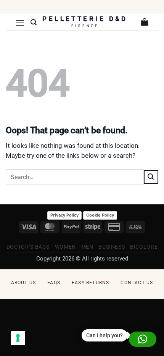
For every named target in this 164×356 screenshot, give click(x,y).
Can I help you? (104, 335)
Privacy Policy (64, 215)
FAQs (53, 282)
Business (111, 247)
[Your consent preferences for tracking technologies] (18, 338)
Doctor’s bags (28, 247)
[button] (20, 22)
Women (65, 247)
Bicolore (144, 247)
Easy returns (90, 282)
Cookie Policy (100, 215)
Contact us (137, 282)
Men (87, 247)
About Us (23, 282)
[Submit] (151, 177)
